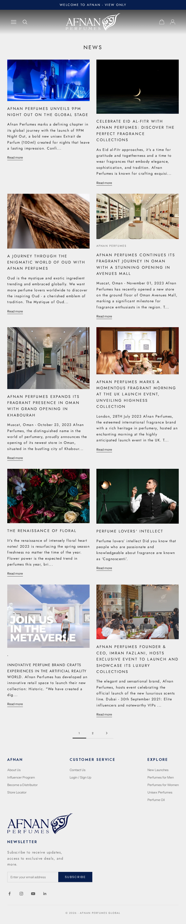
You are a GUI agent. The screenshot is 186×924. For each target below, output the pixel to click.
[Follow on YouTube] (33, 893)
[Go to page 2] (106, 733)
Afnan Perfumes (111, 246)
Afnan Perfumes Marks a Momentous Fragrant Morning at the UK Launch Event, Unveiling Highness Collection (136, 394)
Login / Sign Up (80, 777)
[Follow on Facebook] (9, 893)
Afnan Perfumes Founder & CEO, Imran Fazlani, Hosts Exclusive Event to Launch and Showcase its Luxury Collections (137, 659)
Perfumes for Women (163, 785)
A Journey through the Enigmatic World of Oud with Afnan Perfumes (46, 262)
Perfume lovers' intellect (129, 531)
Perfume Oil (156, 800)
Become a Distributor (22, 785)
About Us (14, 770)
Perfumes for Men (160, 777)
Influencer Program (21, 777)
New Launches (158, 770)
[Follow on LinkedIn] (45, 893)
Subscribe (75, 877)
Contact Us (78, 770)
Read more (15, 157)
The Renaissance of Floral (42, 530)
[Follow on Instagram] (21, 893)
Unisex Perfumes (159, 792)
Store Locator (17, 792)
